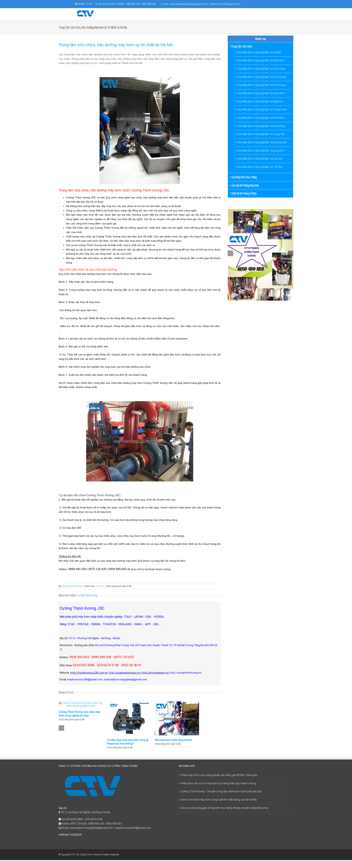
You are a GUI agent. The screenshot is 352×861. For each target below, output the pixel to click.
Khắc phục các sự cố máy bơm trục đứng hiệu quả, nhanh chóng (218, 783)
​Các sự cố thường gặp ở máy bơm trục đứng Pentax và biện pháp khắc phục (225, 807)
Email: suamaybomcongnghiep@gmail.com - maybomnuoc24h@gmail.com (201, 4)
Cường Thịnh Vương (72, 586)
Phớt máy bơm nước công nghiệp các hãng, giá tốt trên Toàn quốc (219, 775)
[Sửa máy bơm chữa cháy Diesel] (129, 718)
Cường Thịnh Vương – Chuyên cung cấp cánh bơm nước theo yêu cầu (221, 791)
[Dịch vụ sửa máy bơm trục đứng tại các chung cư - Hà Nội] (167, 718)
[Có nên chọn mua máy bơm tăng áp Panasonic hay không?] (81, 718)
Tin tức (99, 586)
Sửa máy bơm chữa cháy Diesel (125, 739)
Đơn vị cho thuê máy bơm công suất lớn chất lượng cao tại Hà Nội (219, 799)
